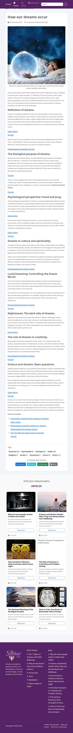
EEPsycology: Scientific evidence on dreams (28, 426)
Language (34, 3)
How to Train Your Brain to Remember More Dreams (50, 610)
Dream (8, 4)
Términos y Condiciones (59, 727)
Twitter (32, 464)
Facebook (21, 464)
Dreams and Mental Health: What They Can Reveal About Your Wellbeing (51, 516)
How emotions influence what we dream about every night (20, 564)
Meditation (33, 680)
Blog (23, 5)
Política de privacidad (51, 725)
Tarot (31, 676)
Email (54, 464)
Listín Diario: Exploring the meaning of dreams (30, 418)
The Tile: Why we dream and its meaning (27, 433)
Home (15, 5)
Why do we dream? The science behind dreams (35, 666)
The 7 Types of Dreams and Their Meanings (34, 657)
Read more (21, 530)
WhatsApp (43, 464)
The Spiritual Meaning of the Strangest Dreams (20, 610)
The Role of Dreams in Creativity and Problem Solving (49, 564)
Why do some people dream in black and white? (20, 515)
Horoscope (33, 673)
